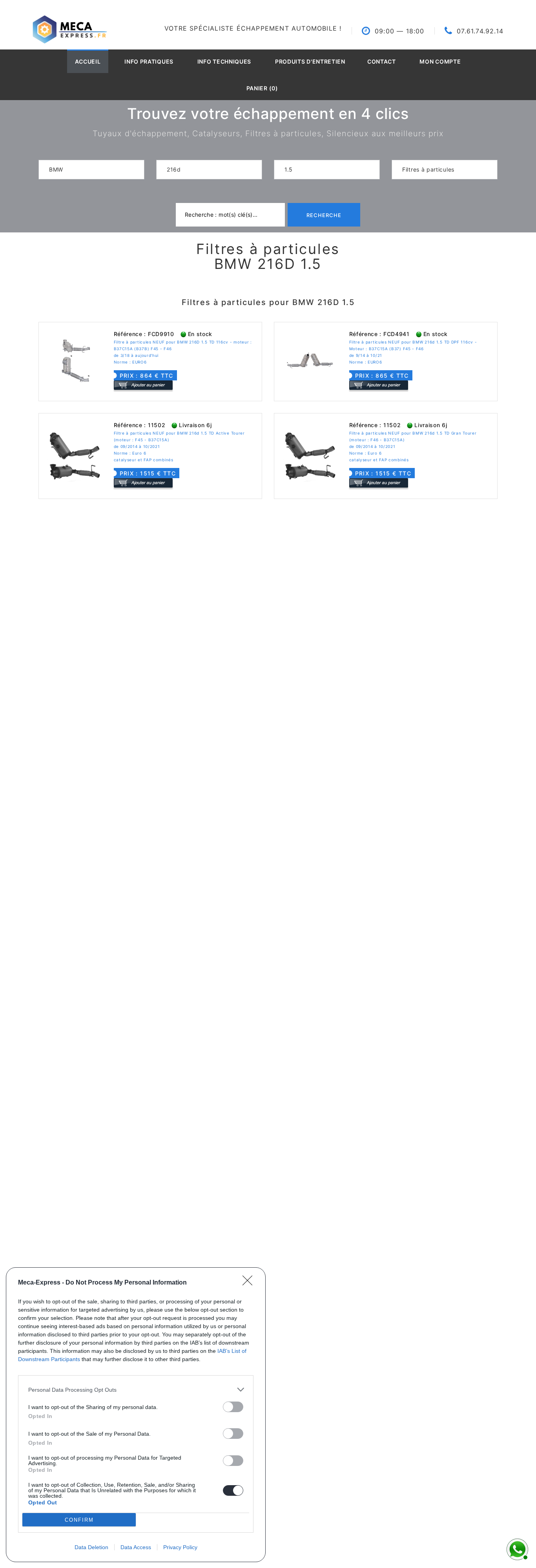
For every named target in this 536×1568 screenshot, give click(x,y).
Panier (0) (262, 88)
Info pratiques (148, 61)
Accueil (88, 61)
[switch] (233, 1407)
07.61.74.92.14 (480, 31)
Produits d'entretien (310, 61)
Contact (381, 61)
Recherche (323, 215)
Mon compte (440, 61)
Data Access (135, 1547)
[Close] (249, 1283)
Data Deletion (91, 1547)
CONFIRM (79, 1520)
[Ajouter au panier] (143, 384)
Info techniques (224, 61)
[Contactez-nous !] (516, 1548)
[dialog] (135, 1415)
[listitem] (135, 1389)
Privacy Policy (180, 1547)
